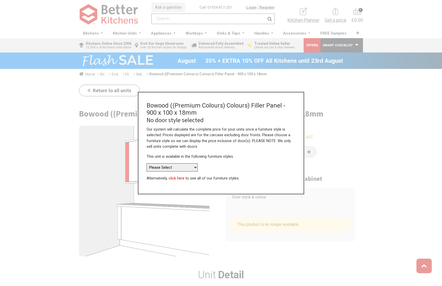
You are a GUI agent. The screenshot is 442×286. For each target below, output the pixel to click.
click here (176, 178)
